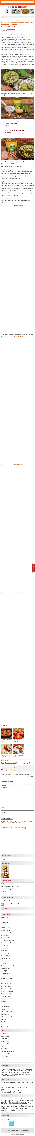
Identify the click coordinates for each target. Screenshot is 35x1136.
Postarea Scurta (5, 1056)
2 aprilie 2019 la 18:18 (10, 770)
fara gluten (11, 1103)
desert (7, 1102)
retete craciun (4, 981)
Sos (2, 1009)
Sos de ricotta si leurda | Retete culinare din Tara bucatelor (17, 767)
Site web (3, 812)
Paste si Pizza (4, 968)
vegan (2, 760)
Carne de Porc (4, 935)
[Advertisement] (17, 841)
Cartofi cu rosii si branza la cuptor (9, 894)
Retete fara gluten (5, 986)
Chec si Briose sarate (6, 940)
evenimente (4, 1103)
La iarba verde (4, 960)
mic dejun (20, 1105)
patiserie (3, 1106)
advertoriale (4, 1099)
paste (28, 1105)
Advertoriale (4, 1033)
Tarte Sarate (4, 1014)
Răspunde (31, 776)
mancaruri (4, 1105)
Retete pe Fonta (5, 993)
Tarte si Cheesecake (6, 1016)
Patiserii (3, 971)
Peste (2, 976)
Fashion (3, 1046)
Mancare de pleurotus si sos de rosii (10, 886)
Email (2, 807)
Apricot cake (4, 891)
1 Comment (14, 24)
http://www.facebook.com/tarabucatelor (11, 1092)
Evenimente (4, 1043)
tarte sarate (20, 1110)
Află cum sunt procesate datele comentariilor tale (16, 822)
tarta (17, 1110)
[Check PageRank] (6, 1119)
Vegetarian (6, 24)
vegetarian (6, 760)
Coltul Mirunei (4, 1038)
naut (23, 759)
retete (22, 22)
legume (29, 1103)
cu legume (28, 1100)
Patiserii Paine (4, 973)
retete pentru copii (21, 1108)
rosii (28, 1108)
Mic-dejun (3, 963)
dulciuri (18, 1102)
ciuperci (22, 1100)
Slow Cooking (4, 1006)
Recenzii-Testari (5, 1059)
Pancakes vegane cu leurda (20, 828)
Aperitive (18, 21)
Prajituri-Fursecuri (5, 978)
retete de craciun (11, 1108)
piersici (12, 1106)
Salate (2, 1001)
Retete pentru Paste (6, 999)
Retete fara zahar (5, 988)
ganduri (21, 1103)
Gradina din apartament (6, 1051)
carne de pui (7, 1100)
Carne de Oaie (4, 930)
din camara (12, 1102)
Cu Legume (31, 21)
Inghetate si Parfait (5, 958)
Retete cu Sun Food (29, 22)
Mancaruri (7, 22)
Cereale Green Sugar (7, 827)
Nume (2, 802)
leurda (19, 759)
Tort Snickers (4, 884)
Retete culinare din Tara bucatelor (19, 1130)
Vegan (2, 1024)
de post (16, 759)
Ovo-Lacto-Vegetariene (15, 22)
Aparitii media (4, 1036)
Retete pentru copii (5, 996)
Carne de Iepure (5, 927)
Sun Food (29, 759)
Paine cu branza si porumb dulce (9, 889)
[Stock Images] (5, 877)
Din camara (3, 953)
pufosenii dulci (28, 1106)
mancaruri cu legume (12, 1105)
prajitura (17, 1106)
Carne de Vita (4, 937)
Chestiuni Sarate (5, 943)
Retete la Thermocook (6, 991)
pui (32, 1106)
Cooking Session (5, 1041)
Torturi (2, 1019)
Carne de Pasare (5, 932)
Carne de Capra (4, 925)
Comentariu (4, 787)
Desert (2, 950)
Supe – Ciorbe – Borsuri (7, 1011)
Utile (2, 1022)
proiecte (22, 1106)
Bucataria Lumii (24, 21)
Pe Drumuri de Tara (5, 1054)
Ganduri (3, 1048)
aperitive (5, 759)
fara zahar (16, 1103)
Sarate (2, 24)
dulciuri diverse (25, 1102)
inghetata (25, 1103)
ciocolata (17, 1100)
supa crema (12, 1110)
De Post (3, 22)
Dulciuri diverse (4, 955)
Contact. (3, 1089)
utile (24, 1110)
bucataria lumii (10, 759)
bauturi (14, 1098)
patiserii (7, 1106)
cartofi (12, 1100)
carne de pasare (22, 1099)
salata (31, 1108)
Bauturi (2, 920)
